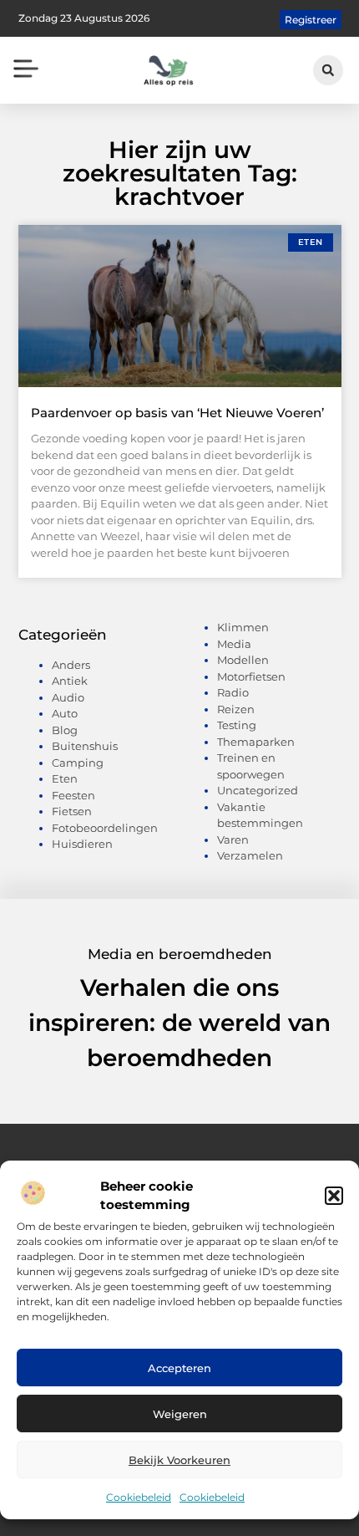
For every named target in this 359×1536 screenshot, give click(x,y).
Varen (233, 839)
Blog (65, 730)
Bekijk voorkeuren (179, 1460)
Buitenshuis (85, 746)
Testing (236, 725)
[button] (334, 1195)
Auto (65, 713)
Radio (233, 692)
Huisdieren (82, 843)
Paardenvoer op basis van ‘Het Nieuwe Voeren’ (177, 413)
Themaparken (256, 741)
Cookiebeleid (138, 1497)
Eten (65, 778)
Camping (78, 762)
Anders (71, 664)
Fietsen (72, 811)
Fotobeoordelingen (105, 827)
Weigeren (180, 1414)
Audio (68, 697)
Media (234, 644)
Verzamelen (250, 855)
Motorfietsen (251, 676)
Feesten (73, 795)
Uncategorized (257, 790)
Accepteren (179, 1368)
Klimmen (243, 627)
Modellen (243, 659)
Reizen (236, 709)
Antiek (70, 680)
